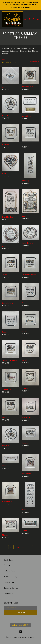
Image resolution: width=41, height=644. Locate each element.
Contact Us (8, 593)
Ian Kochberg (16, 637)
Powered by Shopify (28, 637)
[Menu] (38, 19)
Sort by (4, 59)
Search (7, 565)
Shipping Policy (10, 576)
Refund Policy (10, 570)
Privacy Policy (10, 582)
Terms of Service (11, 588)
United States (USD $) (20, 625)
